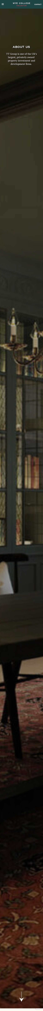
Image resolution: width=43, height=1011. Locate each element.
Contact (37, 4)
